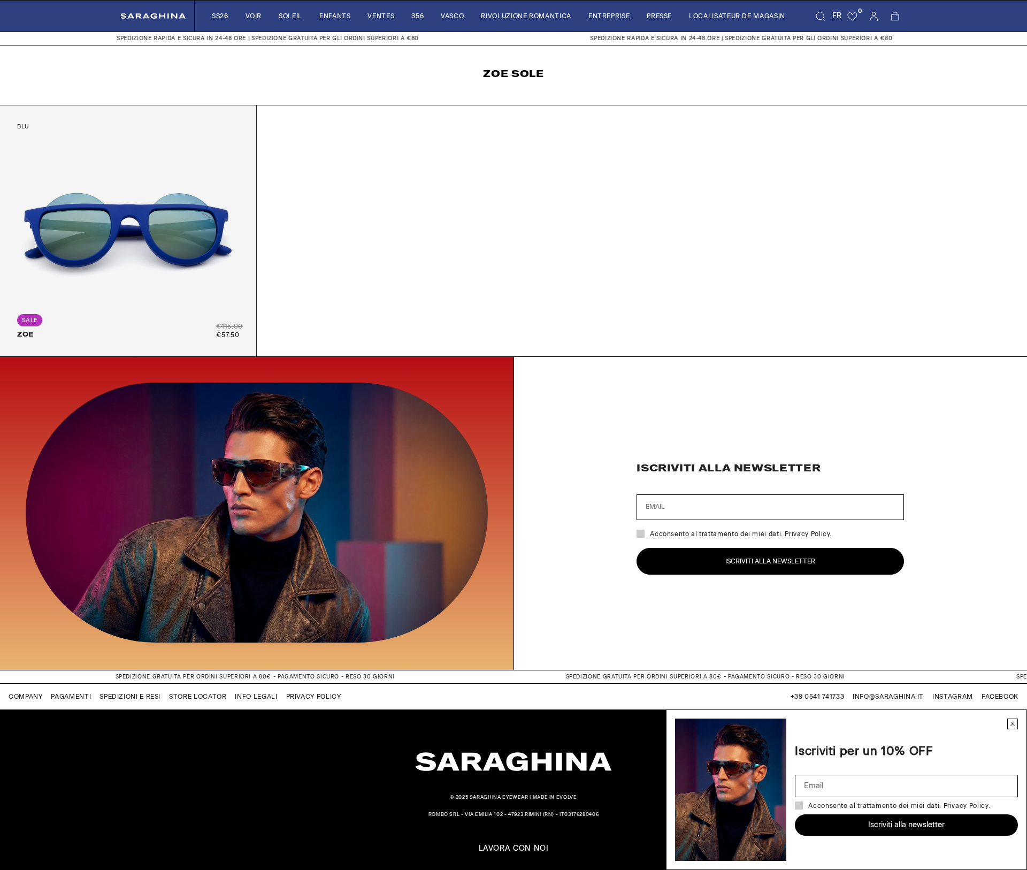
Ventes (380, 16)
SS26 (220, 16)
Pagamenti (71, 696)
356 (417, 16)
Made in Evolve (555, 797)
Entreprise (609, 16)
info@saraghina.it (888, 696)
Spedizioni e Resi (129, 696)
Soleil (290, 16)
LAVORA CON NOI (514, 848)
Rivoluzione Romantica (526, 16)
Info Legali (256, 696)
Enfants (334, 16)
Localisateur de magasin (737, 16)
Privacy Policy (313, 696)
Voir (254, 16)
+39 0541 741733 (818, 696)
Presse (659, 16)
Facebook (1000, 696)
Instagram (952, 696)
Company (25, 696)
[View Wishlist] (852, 16)
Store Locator (197, 696)
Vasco (452, 16)
